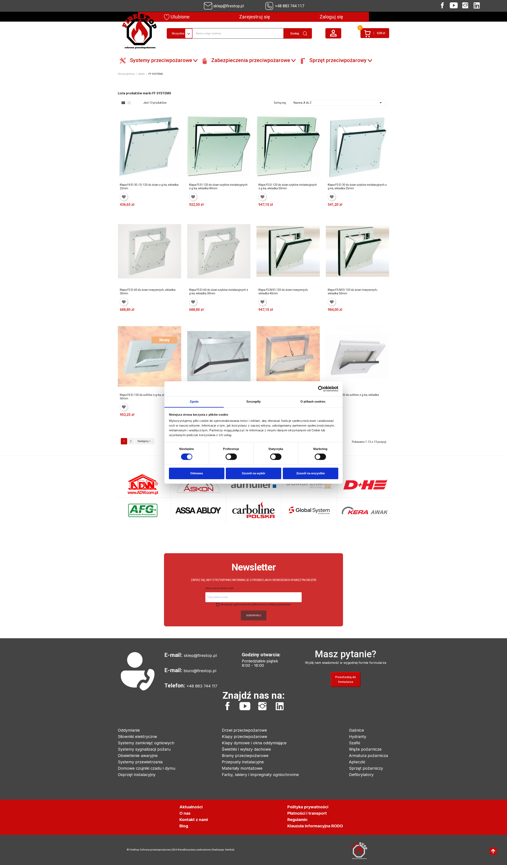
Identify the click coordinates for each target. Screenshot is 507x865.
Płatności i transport (307, 813)
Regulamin (297, 819)
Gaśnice (356, 730)
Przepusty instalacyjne (243, 762)
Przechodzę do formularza (345, 679)
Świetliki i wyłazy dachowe (246, 749)
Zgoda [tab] (194, 401)
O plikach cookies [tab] (312, 401)
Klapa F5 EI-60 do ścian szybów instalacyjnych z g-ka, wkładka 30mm (218, 291)
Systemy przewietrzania (140, 762)
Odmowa (196, 473)
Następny (144, 441)
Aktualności (191, 807)
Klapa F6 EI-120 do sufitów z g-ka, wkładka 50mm (146, 396)
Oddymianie (129, 730)
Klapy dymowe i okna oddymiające (254, 743)
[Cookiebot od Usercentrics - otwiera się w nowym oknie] (321, 389)
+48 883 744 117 (289, 6)
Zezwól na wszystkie (310, 473)
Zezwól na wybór (253, 473)
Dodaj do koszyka (126, 210)
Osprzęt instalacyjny (136, 774)
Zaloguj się (331, 17)
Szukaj (294, 33)
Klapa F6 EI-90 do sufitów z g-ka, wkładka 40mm (353, 396)
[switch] (231, 457)
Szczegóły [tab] (253, 401)
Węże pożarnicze (365, 749)
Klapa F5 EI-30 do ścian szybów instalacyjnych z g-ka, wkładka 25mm (357, 186)
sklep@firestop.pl (228, 6)
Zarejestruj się (254, 17)
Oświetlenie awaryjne (138, 755)
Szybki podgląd (168, 210)
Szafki (354, 743)
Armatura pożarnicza (368, 755)
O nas (185, 813)
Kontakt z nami (193, 819)
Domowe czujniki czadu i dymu (146, 768)
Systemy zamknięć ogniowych (146, 743)
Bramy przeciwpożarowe (245, 755)
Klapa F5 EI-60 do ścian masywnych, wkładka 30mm (147, 291)
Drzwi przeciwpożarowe (244, 730)
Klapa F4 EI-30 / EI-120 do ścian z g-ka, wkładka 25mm (149, 186)
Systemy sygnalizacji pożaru (144, 749)
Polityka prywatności (307, 807)
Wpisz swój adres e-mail (219, 588)
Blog (183, 826)
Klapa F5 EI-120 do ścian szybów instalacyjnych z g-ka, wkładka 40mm (218, 186)
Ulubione (179, 17)
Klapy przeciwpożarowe (244, 736)
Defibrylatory (361, 774)
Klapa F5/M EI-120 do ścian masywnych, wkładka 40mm (283, 291)
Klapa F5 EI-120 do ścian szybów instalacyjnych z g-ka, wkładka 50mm (287, 186)
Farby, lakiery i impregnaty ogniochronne (260, 774)
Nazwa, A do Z (338, 102)
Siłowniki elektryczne (137, 736)
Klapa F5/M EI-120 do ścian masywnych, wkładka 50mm (352, 291)
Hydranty (357, 736)
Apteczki (357, 762)
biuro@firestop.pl (200, 670)
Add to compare (156, 210)
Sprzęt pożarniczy (366, 768)
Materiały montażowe (242, 768)
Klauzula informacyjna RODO (315, 826)
